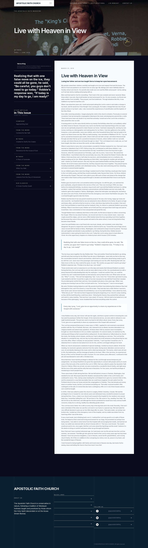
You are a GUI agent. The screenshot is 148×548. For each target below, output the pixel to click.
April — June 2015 (22, 52)
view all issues (21, 115)
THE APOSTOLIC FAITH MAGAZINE (27, 11)
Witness (18, 50)
